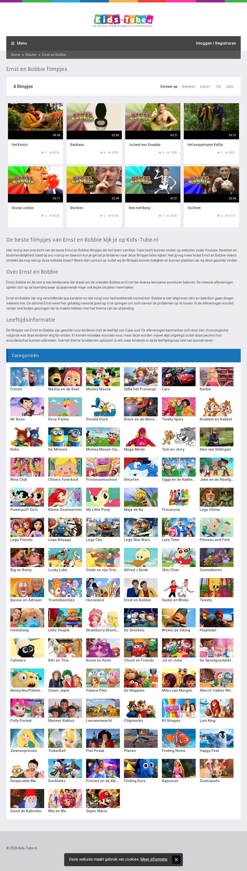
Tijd (218, 86)
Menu (22, 43)
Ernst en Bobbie (54, 55)
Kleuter (31, 55)
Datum (205, 86)
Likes (229, 86)
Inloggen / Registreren (216, 43)
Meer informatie (153, 859)
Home (15, 55)
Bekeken (188, 86)
